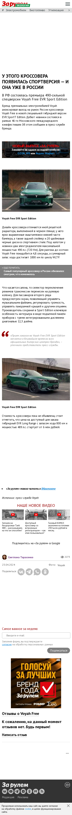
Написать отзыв (14, 735)
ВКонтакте (48, 488)
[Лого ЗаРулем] (15, 785)
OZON (21, 153)
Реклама (23, 797)
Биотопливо (37, 10)
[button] (68, 806)
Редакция (8, 797)
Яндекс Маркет (45, 153)
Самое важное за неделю (20, 629)
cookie (28, 808)
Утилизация (56, 10)
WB (28, 153)
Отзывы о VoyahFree (20, 713)
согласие (7, 644)
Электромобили (16, 10)
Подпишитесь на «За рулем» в (36, 543)
